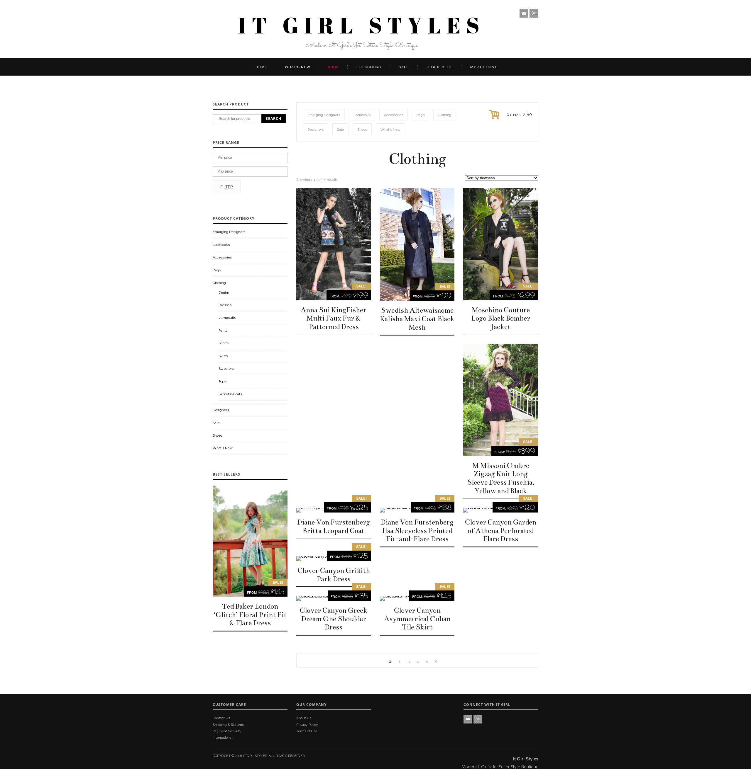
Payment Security (227, 731)
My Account (483, 66)
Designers (221, 410)
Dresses (225, 305)
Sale (404, 66)
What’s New (297, 66)
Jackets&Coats (230, 394)
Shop (333, 66)
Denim (224, 292)
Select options (334, 244)
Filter (226, 187)
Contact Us (221, 718)
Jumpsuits (227, 318)
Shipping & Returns (228, 725)
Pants (223, 330)
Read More (250, 540)
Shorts (224, 343)
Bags (217, 270)
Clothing (219, 283)
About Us (303, 718)
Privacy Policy (307, 725)
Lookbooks (368, 66)
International (222, 738)
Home (261, 66)
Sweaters (226, 369)
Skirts (223, 356)
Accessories (222, 257)
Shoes (217, 435)
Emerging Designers (229, 232)
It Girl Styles (255, 756)
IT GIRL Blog (440, 66)
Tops (222, 381)
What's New (223, 448)
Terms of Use (306, 731)
